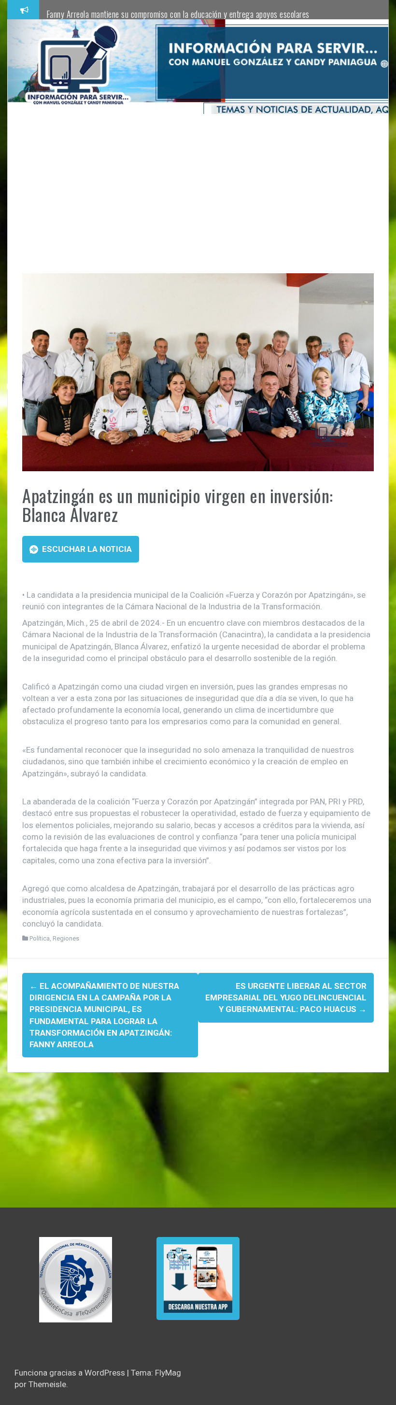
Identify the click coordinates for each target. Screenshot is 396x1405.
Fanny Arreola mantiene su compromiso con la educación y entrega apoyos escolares (178, 14)
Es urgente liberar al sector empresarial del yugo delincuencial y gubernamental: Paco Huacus (286, 997)
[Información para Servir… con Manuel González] (77, 66)
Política (39, 938)
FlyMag (168, 1372)
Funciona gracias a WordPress (70, 1372)
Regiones (66, 938)
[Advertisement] (198, 200)
